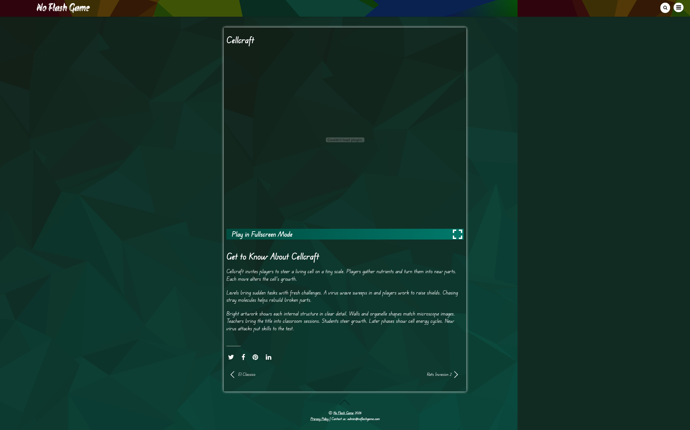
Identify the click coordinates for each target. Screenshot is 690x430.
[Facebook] (245, 357)
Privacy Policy (319, 419)
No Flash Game (343, 413)
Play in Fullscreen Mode (262, 234)
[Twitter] (232, 357)
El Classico (247, 374)
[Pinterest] (257, 357)
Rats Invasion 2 (401, 374)
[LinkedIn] (270, 357)
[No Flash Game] (63, 11)
